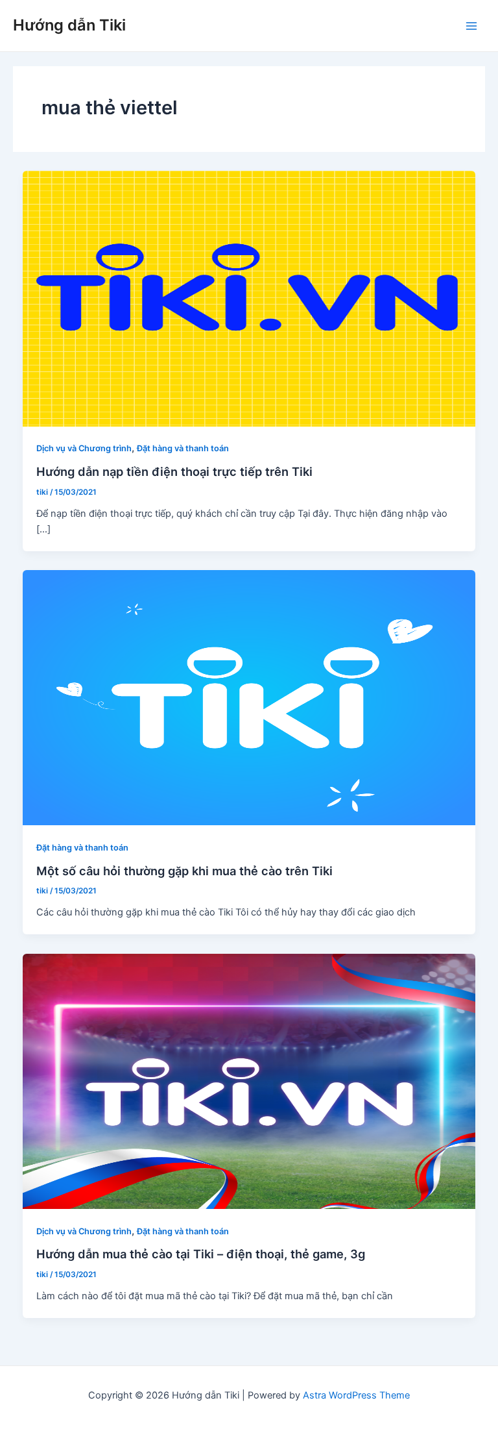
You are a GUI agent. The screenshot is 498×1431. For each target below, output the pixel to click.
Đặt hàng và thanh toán (183, 448)
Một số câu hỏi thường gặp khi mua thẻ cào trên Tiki (184, 871)
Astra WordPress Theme (356, 1395)
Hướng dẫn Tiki (69, 25)
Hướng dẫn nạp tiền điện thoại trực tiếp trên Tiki (174, 471)
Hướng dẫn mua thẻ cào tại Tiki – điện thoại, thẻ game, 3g (200, 1254)
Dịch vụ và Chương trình (84, 448)
